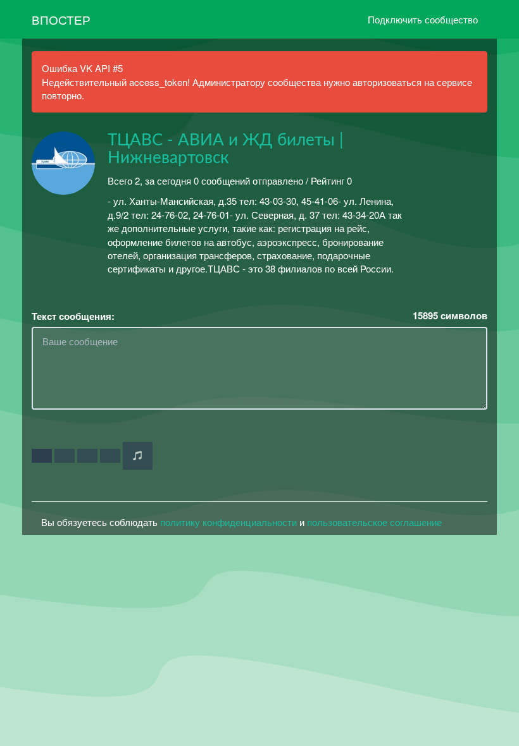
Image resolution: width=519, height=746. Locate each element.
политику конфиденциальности (228, 522)
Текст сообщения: (73, 316)
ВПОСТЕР (61, 19)
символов (450, 315)
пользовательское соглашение (374, 522)
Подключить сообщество (423, 19)
